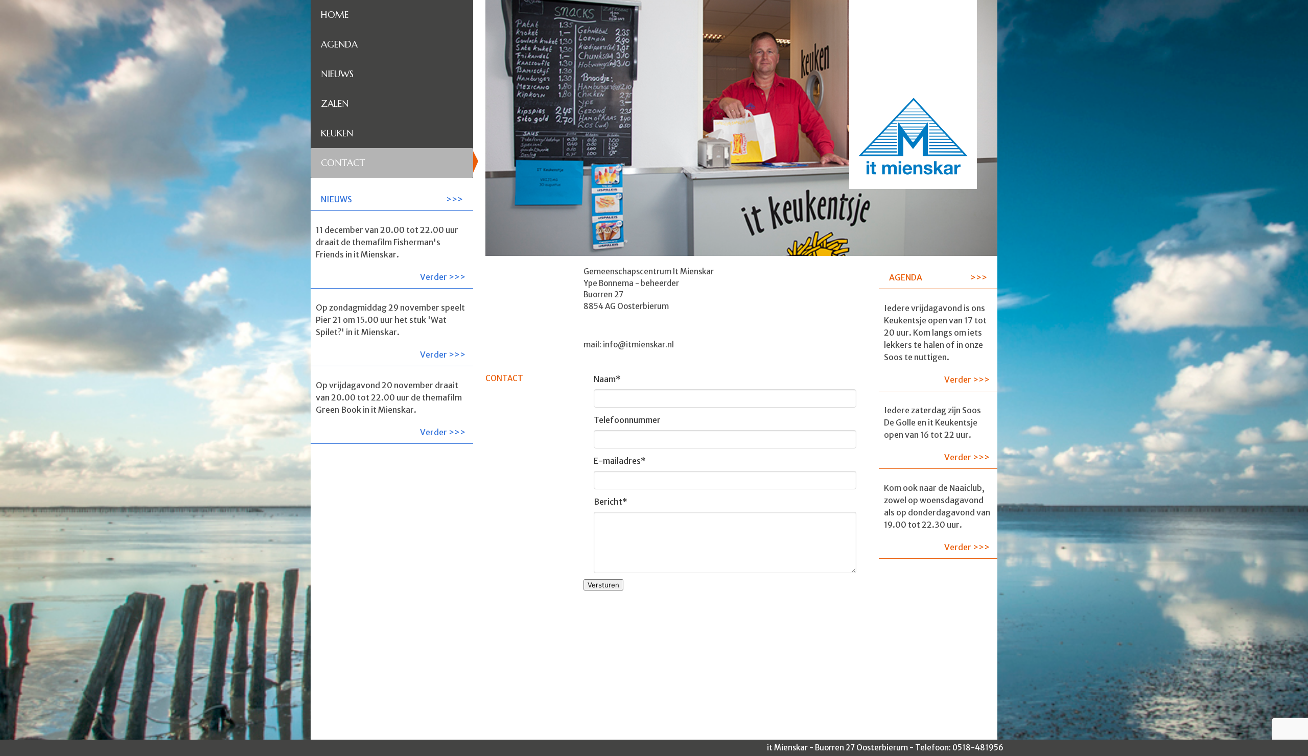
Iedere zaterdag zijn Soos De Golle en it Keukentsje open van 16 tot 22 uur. (937, 433)
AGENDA (905, 277)
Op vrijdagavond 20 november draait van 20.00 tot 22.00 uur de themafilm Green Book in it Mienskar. (390, 408)
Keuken (337, 133)
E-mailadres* (620, 461)
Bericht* (610, 502)
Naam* (607, 379)
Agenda (339, 44)
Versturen (603, 585)
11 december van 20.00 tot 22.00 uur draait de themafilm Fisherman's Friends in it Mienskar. (390, 253)
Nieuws (337, 74)
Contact (343, 163)
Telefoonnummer (627, 420)
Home (334, 14)
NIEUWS (336, 199)
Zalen (334, 103)
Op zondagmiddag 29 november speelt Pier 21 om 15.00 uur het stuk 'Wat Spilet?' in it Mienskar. (390, 331)
